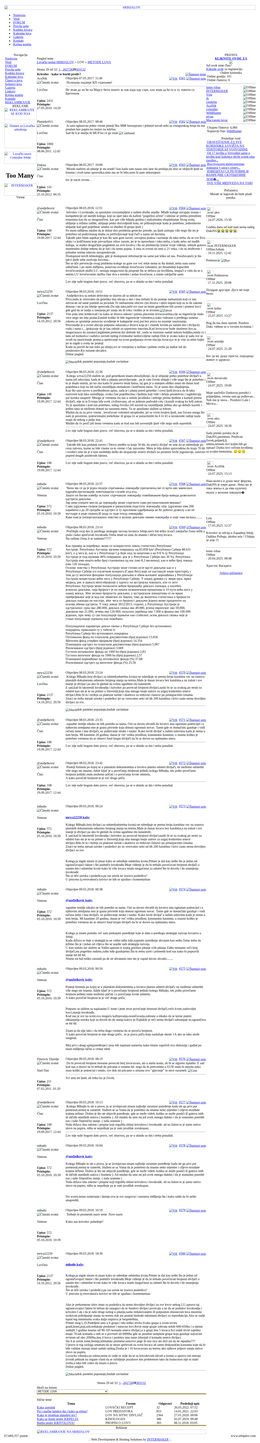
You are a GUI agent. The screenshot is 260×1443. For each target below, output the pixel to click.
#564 (182, 208)
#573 (182, 806)
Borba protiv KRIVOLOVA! (56, 1423)
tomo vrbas (213, 87)
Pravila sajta (13, 69)
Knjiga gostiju (14, 95)
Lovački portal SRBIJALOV (55, 62)
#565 (182, 291)
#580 (182, 1253)
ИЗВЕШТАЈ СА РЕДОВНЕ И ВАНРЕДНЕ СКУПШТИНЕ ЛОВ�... (227, 175)
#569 (182, 527)
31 (80, 69)
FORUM (11, 66)
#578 (182, 1145)
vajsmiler (212, 109)
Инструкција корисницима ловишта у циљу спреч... (225, 165)
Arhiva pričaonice (231, 573)
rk (207, 98)
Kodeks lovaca (14, 73)
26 (64, 69)
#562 (182, 121)
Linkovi (10, 91)
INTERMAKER (217, 91)
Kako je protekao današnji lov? (57, 1415)
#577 (182, 1102)
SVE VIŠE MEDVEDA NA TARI (229, 183)
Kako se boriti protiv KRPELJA (57, 1419)
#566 (182, 372)
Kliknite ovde (215, 69)
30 (77, 69)
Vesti (8, 62)
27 (67, 69)
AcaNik (211, 105)
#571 (182, 720)
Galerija (10, 87)
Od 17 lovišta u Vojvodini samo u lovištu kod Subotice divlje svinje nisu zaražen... (230, 156)
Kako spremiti (46, 1407)
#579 (182, 1210)
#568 (182, 483)
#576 (182, 1059)
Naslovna (11, 58)
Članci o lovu (13, 80)
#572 (182, 763)
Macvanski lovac (217, 120)
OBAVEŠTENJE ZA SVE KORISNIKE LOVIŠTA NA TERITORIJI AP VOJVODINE (227, 145)
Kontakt (10, 98)
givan (209, 116)
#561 (182, 78)
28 (71, 69)
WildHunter (213, 113)
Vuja (209, 94)
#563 (182, 164)
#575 (182, 968)
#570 (182, 672)
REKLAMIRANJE (17, 102)
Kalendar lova (14, 76)
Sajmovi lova (13, 84)
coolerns (211, 102)
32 (84, 69)
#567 (182, 440)
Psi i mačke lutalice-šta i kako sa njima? (62, 1411)
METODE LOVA (99, 62)
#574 (182, 889)
